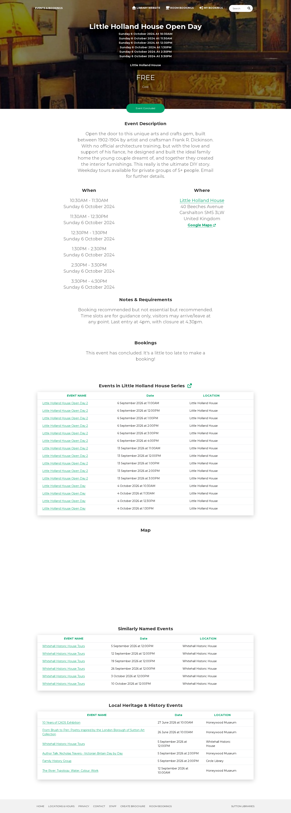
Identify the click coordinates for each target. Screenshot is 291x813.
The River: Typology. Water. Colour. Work (70, 770)
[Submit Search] (249, 8)
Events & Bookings (49, 8)
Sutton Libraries (242, 806)
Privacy (83, 806)
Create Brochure (132, 806)
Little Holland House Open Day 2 (65, 403)
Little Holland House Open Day (64, 486)
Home (40, 806)
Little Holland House (202, 200)
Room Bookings (160, 806)
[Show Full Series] (189, 385)
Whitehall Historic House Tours (63, 646)
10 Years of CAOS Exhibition (61, 722)
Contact (99, 806)
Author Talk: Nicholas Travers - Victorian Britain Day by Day (82, 753)
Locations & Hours (61, 806)
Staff (112, 806)
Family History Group (56, 761)
